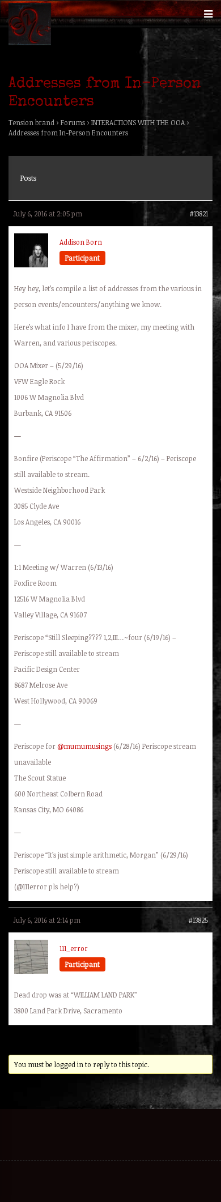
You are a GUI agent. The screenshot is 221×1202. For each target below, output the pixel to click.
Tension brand (31, 122)
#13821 (198, 213)
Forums (73, 122)
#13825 (198, 919)
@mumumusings (84, 746)
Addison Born (81, 241)
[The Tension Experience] (29, 42)
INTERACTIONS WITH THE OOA (138, 122)
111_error (74, 948)
